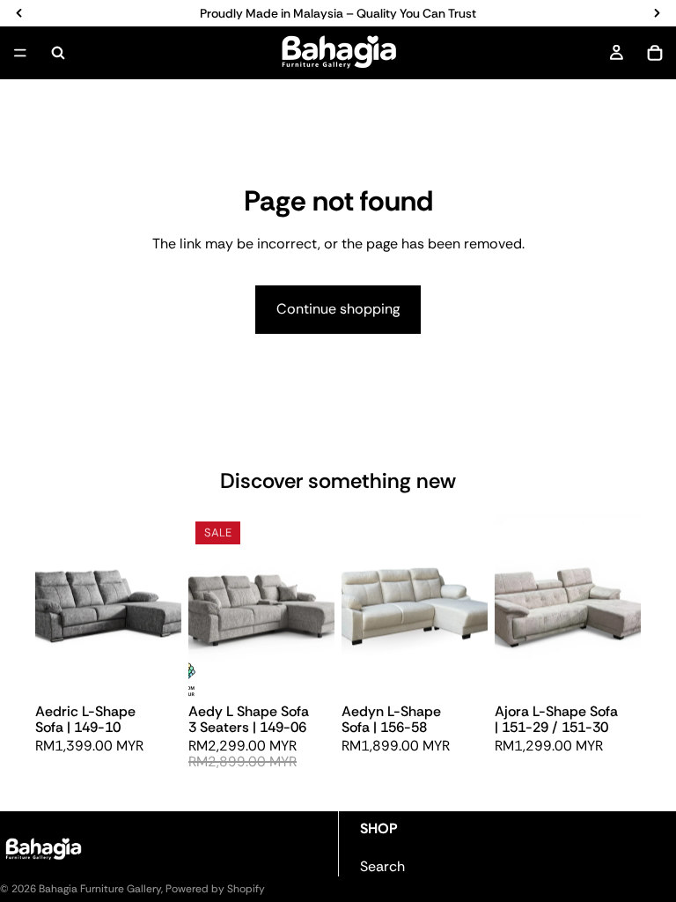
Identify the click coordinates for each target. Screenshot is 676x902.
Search (382, 866)
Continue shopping (338, 308)
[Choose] (154, 669)
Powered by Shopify (215, 889)
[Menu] (20, 53)
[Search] (58, 52)
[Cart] (655, 52)
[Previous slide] (54, 605)
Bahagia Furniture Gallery (100, 889)
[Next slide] (162, 605)
